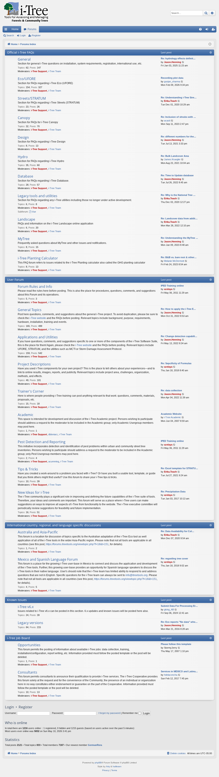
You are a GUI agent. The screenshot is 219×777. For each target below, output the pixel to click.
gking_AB (169, 609)
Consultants (27, 672)
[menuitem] (200, 29)
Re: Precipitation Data (173, 491)
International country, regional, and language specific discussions (54, 525)
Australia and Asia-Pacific (38, 532)
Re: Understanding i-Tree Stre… (179, 97)
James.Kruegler (172, 159)
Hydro (23, 156)
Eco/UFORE (27, 78)
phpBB (98, 762)
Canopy (24, 117)
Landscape (26, 219)
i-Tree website (38, 318)
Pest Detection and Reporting (41, 441)
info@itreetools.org (137, 575)
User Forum (15, 280)
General (24, 59)
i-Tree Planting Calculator (38, 258)
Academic (25, 414)
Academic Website (171, 414)
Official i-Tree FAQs (20, 52)
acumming (53, 461)
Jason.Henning (172, 62)
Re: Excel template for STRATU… (179, 468)
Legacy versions (30, 622)
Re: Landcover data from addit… (179, 218)
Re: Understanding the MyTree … (179, 238)
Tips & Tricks (28, 469)
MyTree (24, 238)
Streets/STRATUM (32, 98)
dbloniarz (53, 434)
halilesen (117, 766)
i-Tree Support (39, 71)
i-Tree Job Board (18, 638)
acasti (167, 120)
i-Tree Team (54, 71)
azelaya (168, 289)
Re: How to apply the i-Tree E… (178, 309)
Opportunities (29, 645)
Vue (34, 211)
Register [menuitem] (214, 30)
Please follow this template (176, 644)
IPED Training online (172, 285)
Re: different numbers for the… (178, 136)
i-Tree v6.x (26, 606)
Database (25, 176)
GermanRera (95, 745)
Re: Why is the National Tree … (178, 195)
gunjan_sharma (172, 81)
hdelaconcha (170, 675)
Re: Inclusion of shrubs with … (178, 117)
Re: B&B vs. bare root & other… (179, 257)
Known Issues (17, 600)
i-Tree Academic (172, 417)
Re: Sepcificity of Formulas (176, 363)
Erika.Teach (170, 101)
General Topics (29, 309)
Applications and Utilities (38, 337)
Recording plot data (172, 78)
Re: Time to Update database (177, 175)
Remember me (130, 713)
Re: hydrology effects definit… (178, 58)
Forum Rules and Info (35, 286)
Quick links (6, 30)
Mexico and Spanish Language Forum (48, 559)
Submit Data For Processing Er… (179, 606)
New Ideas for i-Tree (33, 492)
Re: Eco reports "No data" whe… (179, 622)
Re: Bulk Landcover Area (175, 156)
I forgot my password (109, 713)
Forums (32, 29)
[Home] (26, 13)
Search (10, 35)
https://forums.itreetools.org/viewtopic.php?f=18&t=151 (77, 544)
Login (23, 35)
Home (15, 29)
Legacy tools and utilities (37, 196)
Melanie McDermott (174, 261)
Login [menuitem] (207, 30)
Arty (108, 766)
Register (36, 35)
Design (23, 137)
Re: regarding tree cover (174, 558)
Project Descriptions (34, 364)
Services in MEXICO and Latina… (179, 671)
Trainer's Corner (31, 391)
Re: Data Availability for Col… (177, 531)
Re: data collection (171, 390)
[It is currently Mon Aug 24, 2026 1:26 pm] (210, 44)
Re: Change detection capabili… (179, 336)
